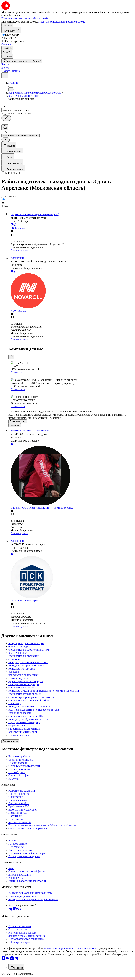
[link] (7, 56)
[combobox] (17, 110)
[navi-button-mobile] (4, 75)
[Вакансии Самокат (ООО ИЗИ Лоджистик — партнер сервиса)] (71, 476)
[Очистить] (6, 118)
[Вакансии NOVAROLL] (71, 291)
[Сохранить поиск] (4, 127)
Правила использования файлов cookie (61, 21)
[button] (5, 64)
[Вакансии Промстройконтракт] (71, 577)
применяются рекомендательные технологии (71, 948)
